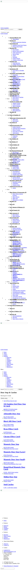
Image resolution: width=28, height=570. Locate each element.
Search (2, 29)
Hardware (9, 357)
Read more (9, 432)
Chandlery (9, 360)
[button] (14, 369)
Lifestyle (9, 365)
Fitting (8, 358)
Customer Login (5, 32)
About (5, 353)
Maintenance (10, 366)
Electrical (9, 362)
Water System (10, 364)
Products (6, 356)
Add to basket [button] (14, 409)
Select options (15, 472)
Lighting (9, 361)
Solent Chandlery (5, 28)
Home (5, 352)
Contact (5, 354)
